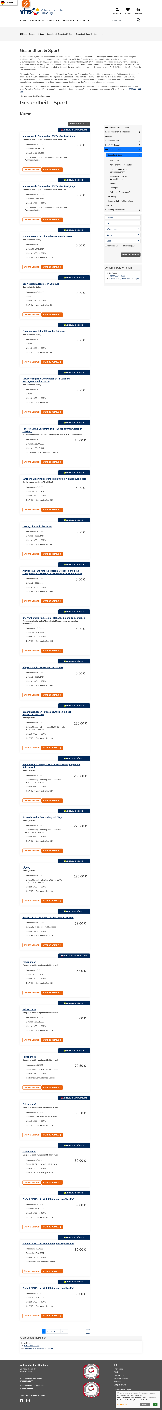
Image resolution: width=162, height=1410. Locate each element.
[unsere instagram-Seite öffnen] (28, 1400)
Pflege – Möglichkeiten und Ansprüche (42, 667)
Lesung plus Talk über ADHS (37, 526)
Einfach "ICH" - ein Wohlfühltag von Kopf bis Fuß (48, 1199)
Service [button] (67, 20)
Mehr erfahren (122, 1404)
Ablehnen (145, 1404)
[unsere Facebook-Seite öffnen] (21, 1400)
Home (23, 20)
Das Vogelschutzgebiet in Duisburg (40, 284)
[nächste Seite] (88, 1331)
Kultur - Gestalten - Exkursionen (117, 132)
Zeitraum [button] (110, 235)
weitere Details (51, 169)
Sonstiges (114, 188)
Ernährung (112, 196)
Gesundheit (50, 34)
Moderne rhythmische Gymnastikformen (118, 177)
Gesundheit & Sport (65, 34)
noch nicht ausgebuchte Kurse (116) (121, 246)
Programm (33, 34)
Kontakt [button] (82, 20)
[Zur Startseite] (42, 11)
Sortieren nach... (78, 124)
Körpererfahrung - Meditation (121, 165)
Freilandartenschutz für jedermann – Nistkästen (47, 236)
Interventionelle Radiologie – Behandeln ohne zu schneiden (53, 618)
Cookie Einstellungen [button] (122, 1390)
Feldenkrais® (29, 962)
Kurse (42, 34)
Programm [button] (36, 20)
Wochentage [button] (112, 229)
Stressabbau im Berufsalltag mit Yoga (42, 817)
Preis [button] (109, 241)
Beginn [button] (110, 217)
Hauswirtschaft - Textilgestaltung (120, 201)
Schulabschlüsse (112, 141)
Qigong (26, 867)
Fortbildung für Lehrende (115, 210)
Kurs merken (33, 169)
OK (155, 1404)
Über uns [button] (52, 20)
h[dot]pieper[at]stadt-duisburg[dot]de (125, 278)
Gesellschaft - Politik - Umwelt (117, 127)
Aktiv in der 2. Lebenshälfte (120, 192)
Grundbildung (110, 136)
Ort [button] (108, 223)
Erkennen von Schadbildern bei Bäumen (43, 331)
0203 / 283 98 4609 (117, 276)
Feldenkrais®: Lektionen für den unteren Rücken (48, 917)
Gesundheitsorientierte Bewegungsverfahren (119, 170)
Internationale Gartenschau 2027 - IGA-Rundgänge (48, 136)
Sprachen (109, 205)
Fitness (112, 183)
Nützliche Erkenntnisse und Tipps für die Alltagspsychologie (54, 479)
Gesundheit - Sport (83, 34)
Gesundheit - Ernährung (114, 149)
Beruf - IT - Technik (112, 145)
